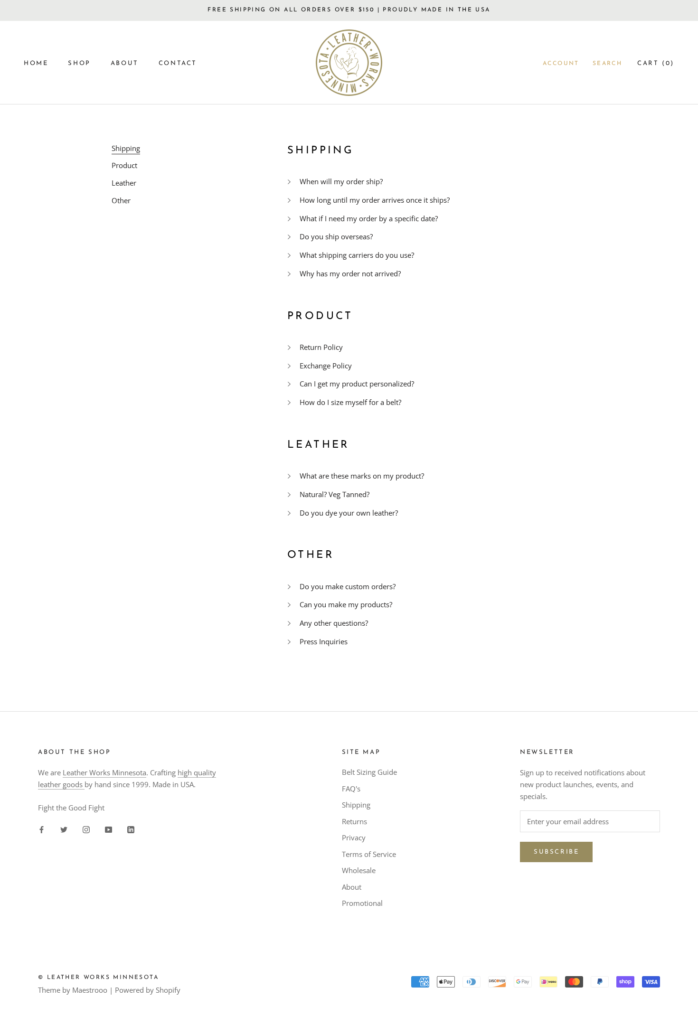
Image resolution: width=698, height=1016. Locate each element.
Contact (178, 63)
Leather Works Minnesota (104, 772)
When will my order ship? (341, 181)
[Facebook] (41, 829)
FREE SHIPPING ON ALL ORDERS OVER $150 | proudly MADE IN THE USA (349, 10)
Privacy (354, 837)
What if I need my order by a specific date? (369, 218)
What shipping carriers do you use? (357, 255)
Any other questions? (334, 623)
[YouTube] (108, 829)
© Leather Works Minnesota (98, 977)
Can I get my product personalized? (357, 383)
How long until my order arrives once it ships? (375, 200)
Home (36, 63)
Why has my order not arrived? (350, 273)
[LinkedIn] (130, 829)
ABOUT (125, 63)
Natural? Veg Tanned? (334, 494)
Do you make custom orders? (348, 586)
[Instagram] (86, 829)
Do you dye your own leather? (349, 512)
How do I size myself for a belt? (350, 402)
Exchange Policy (326, 365)
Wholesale (359, 870)
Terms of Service (369, 854)
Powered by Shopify (147, 990)
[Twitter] (63, 829)
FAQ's (351, 788)
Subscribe (556, 852)
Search (607, 63)
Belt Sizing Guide (369, 772)
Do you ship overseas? (336, 236)
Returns (354, 821)
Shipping (356, 804)
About (351, 887)
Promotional (362, 903)
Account (561, 63)
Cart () (655, 63)
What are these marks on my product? (362, 475)
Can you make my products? (346, 604)
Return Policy (321, 347)
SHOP (79, 63)
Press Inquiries (324, 641)
